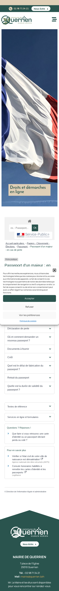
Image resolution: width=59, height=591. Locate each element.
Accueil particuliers (15, 243)
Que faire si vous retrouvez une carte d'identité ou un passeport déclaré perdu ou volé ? (30, 436)
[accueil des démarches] (29, 221)
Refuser (29, 306)
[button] (54, 270)
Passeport (22, 246)
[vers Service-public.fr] (33, 235)
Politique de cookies (28, 320)
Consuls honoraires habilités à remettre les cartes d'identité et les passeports (29, 469)
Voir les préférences (29, 315)
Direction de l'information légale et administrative (26, 492)
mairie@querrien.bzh (32, 576)
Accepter (29, 298)
